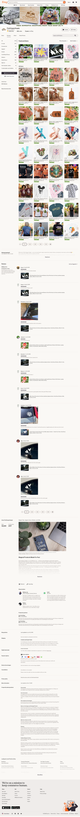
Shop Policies (22, 35)
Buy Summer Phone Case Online (47, 767)
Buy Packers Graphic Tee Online (8, 767)
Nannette (22, 354)
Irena (22, 388)
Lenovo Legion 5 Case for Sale (27, 767)
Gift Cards (63, 5)
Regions (76, 813)
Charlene (22, 337)
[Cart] (76, 2)
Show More (40, 774)
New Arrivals (22, 5)
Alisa (22, 440)
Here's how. (49, 650)
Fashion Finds (39, 5)
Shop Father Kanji (5, 763)
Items (3, 35)
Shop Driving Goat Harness (46, 763)
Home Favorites (31, 5)
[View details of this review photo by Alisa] (29, 450)
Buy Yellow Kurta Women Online (66, 767)
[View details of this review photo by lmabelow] (29, 415)
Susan (22, 267)
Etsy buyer (23, 301)
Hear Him (62, 763)
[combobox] (35, 2)
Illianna (22, 371)
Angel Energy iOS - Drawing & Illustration (29, 763)
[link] (20, 244)
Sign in (69, 2)
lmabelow (22, 405)
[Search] (64, 2)
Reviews (9, 35)
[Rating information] (7, 31)
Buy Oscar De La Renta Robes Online (67, 769)
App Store (6, 807)
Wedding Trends (55, 5)
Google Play (15, 807)
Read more (47, 257)
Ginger (22, 284)
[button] (65, 29)
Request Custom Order (9, 73)
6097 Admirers (4, 83)
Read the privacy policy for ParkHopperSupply (30, 677)
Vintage (46, 5)
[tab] (9, 40)
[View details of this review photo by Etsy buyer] (29, 311)
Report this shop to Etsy (6, 88)
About (15, 35)
